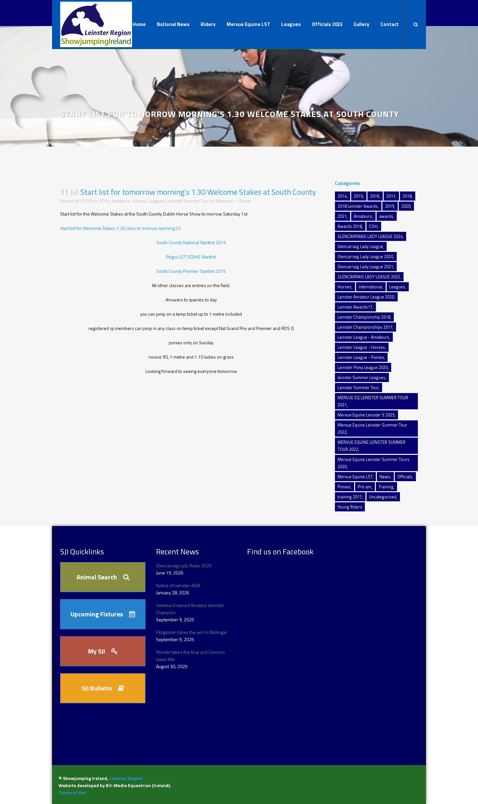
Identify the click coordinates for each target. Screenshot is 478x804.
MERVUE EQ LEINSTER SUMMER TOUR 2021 (373, 401)
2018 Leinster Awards (358, 206)
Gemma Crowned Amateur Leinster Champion (190, 609)
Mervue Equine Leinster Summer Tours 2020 (373, 463)
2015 (104, 200)
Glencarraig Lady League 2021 (365, 266)
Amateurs (121, 200)
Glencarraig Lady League (360, 246)
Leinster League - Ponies (361, 357)
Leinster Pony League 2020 (363, 367)
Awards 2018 (350, 226)
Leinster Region (125, 778)
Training (385, 486)
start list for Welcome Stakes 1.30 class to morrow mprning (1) (120, 228)
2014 (342, 196)
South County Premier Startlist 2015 (191, 271)
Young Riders (350, 507)
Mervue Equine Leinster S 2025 (366, 415)
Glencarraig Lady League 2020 (365, 256)
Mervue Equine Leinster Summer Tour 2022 (372, 428)
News (384, 476)
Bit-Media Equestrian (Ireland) (138, 785)
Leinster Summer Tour (187, 200)
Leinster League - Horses (361, 347)
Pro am (364, 486)
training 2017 (350, 497)
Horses (139, 200)
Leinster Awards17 (355, 307)
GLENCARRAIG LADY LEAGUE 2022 (369, 276)
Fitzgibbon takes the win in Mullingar (191, 632)
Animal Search (96, 577)
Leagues (156, 200)
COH (373, 226)
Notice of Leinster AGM (178, 585)
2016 (374, 196)
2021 (342, 216)
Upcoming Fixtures (97, 614)
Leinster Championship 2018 (364, 317)
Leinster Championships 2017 (365, 327)
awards (386, 216)
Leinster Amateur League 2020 (366, 297)
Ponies (344, 486)
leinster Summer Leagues (361, 377)
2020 (405, 206)
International (370, 286)
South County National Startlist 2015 (191, 242)
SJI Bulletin (97, 688)
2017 (390, 196)
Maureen (224, 200)
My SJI (96, 651)
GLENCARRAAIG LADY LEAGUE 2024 (370, 236)
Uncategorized (382, 497)
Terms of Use (72, 792)
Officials (404, 476)
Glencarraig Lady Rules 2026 (184, 565)
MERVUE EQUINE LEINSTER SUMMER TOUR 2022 (371, 446)
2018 (407, 196)
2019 (389, 206)
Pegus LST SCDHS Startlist (191, 256)
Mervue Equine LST (355, 476)
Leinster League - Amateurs (363, 337)
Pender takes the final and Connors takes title (190, 656)
